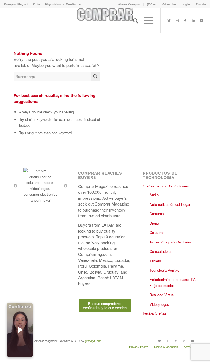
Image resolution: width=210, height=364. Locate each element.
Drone (154, 223)
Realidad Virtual (162, 294)
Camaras (157, 213)
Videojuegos (159, 304)
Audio (154, 194)
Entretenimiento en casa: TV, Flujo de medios (173, 282)
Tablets (155, 260)
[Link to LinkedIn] (193, 20)
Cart (153, 4)
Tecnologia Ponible (164, 270)
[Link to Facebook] (185, 20)
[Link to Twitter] (169, 20)
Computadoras (161, 251)
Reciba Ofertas (155, 313)
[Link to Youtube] (202, 20)
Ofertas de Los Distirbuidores (166, 186)
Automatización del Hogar (170, 204)
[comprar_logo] (105, 20)
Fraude (201, 4)
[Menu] (145, 20)
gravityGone (93, 341)
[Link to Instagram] (177, 20)
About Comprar (129, 4)
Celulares (157, 232)
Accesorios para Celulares (170, 242)
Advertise (169, 4)
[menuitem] (129, 4)
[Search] (133, 20)
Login (186, 4)
